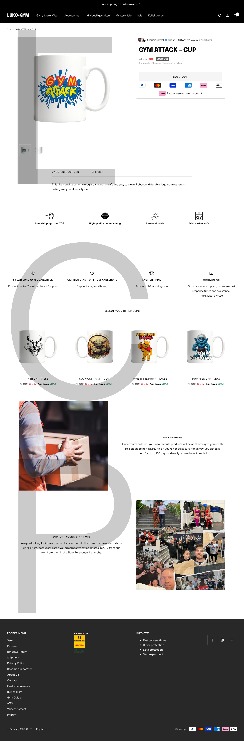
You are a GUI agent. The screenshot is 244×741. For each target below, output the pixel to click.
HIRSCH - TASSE (38, 378)
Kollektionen (156, 15)
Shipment (98, 171)
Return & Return (17, 651)
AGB (10, 703)
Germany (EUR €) (18, 729)
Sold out (180, 76)
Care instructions (65, 171)
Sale (139, 15)
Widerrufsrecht (16, 709)
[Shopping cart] (235, 15)
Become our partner (19, 669)
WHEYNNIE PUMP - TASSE (150, 378)
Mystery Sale (123, 15)
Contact (12, 680)
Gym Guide (14, 697)
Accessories (71, 15)
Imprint (11, 714)
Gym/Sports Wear (47, 15)
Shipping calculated (161, 63)
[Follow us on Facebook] (212, 640)
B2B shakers (14, 691)
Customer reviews (18, 686)
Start (10, 29)
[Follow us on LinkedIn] (232, 640)
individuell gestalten (97, 15)
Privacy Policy (16, 663)
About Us (13, 674)
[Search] (219, 15)
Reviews (12, 646)
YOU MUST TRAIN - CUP (93, 378)
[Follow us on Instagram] (222, 640)
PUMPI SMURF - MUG (206, 378)
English (40, 729)
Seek (10, 640)
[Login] (227, 15)
